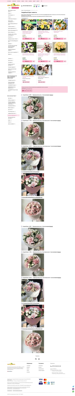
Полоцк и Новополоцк (15, 7)
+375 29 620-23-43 (27, 5)
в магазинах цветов (47, 14)
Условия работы (9, 390)
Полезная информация (27, 10)
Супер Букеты (41, 365)
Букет (11, 371)
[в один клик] (33, 39)
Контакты (28, 367)
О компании (28, 365)
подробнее (24, 57)
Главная (22, 10)
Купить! (28, 38)
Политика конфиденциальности (17, 390)
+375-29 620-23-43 (39, 16)
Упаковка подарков (41, 370)
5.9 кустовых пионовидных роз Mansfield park (32, 197)
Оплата (28, 370)
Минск (9, 7)
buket (9, 371)
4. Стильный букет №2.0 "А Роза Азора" (30, 171)
